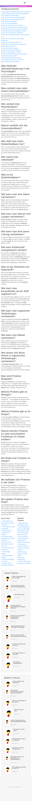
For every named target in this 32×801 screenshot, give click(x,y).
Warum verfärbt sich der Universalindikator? (13, 17)
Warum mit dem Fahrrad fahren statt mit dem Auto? (7, 544)
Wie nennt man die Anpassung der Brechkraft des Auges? (8, 538)
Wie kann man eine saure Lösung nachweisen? (15, 29)
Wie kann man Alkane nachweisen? (12, 42)
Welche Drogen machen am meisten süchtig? (22, 553)
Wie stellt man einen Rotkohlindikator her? (13, 19)
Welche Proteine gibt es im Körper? (12, 52)
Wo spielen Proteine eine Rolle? (11, 61)
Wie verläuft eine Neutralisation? (10, 15)
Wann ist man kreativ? (24, 542)
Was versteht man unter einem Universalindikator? (15, 13)
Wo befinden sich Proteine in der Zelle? (13, 59)
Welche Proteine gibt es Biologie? (11, 50)
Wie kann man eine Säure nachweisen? (12, 25)
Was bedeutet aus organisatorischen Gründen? (6, 532)
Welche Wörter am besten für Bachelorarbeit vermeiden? (7, 522)
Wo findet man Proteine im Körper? (12, 57)
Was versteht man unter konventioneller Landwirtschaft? (22, 538)
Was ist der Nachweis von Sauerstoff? (13, 32)
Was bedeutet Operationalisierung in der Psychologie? (16, 11)
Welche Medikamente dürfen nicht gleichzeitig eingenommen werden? (23, 528)
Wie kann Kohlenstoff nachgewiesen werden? (15, 31)
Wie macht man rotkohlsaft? (9, 21)
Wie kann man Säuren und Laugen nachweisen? (14, 27)
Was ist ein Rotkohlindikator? (10, 23)
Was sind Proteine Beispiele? (10, 48)
